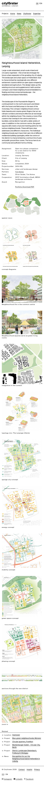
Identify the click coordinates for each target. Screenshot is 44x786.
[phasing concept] (22, 626)
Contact (21, 769)
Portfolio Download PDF (24, 187)
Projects (5, 14)
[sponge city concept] (22, 440)
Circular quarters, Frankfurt (22, 742)
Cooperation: (7, 177)
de (37, 3)
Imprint (29, 769)
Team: (4, 174)
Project (7, 738)
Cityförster (27, 14)
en (41, 3)
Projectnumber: (8, 166)
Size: (4, 161)
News (19, 14)
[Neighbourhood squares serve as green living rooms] (22, 312)
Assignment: (7, 148)
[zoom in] (22, 696)
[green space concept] (22, 577)
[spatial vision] (22, 193)
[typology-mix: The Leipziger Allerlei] (22, 393)
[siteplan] (22, 20)
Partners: (5, 172)
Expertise (36, 14)
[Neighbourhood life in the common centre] (22, 277)
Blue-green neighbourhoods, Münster (26, 738)
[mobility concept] (22, 535)
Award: (4, 182)
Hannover (16, 735)
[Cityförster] (10, 3)
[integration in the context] (22, 345)
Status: (4, 164)
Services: (5, 169)
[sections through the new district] (22, 668)
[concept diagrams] (22, 225)
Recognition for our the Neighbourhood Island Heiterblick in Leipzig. (26, 758)
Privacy (37, 769)
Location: (5, 155)
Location (7, 735)
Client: (4, 158)
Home (12, 14)
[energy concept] (22, 487)
